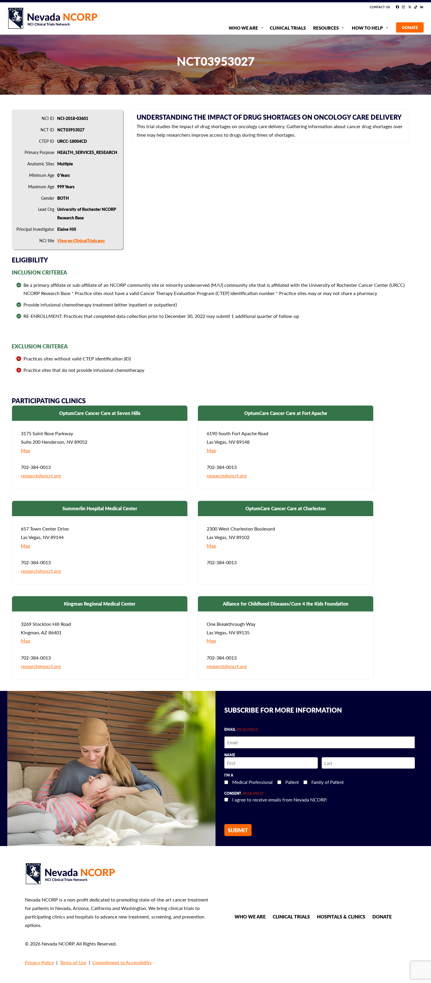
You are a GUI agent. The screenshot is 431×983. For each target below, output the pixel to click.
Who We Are (250, 916)
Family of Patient (327, 782)
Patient (292, 782)
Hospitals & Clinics (341, 916)
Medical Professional (252, 782)
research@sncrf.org (41, 475)
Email (240, 729)
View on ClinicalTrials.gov (81, 240)
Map (25, 450)
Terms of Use (73, 962)
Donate (382, 916)
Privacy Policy (39, 962)
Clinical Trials (291, 916)
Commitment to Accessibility (122, 962)
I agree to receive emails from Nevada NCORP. (279, 799)
